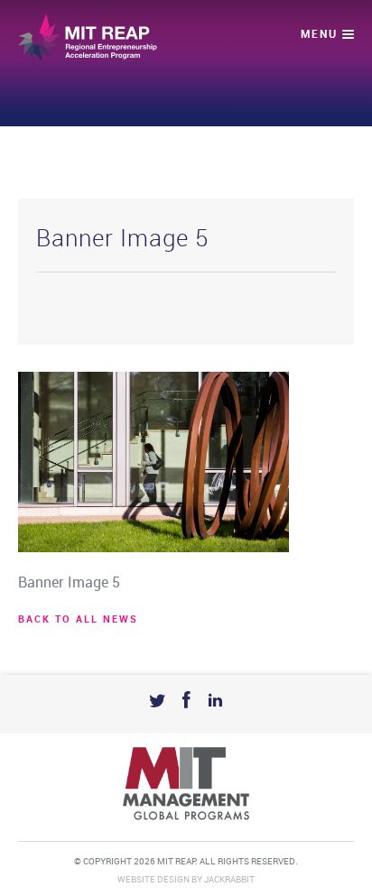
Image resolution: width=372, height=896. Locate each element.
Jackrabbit (229, 879)
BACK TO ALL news (78, 619)
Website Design (153, 879)
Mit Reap (87, 37)
